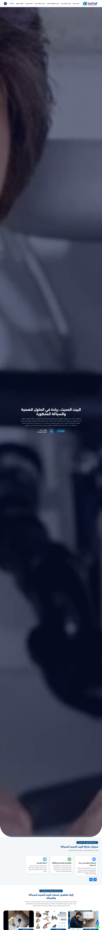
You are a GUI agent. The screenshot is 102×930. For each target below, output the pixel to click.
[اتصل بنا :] (97, 923)
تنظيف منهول (20, 3)
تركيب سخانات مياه (66, 3)
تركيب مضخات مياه (40, 3)
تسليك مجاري (29, 3)
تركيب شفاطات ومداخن (53, 3)
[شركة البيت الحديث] (90, 3)
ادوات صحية (76, 3)
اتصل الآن (61, 431)
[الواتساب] (97, 927)
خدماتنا (12, 3)
